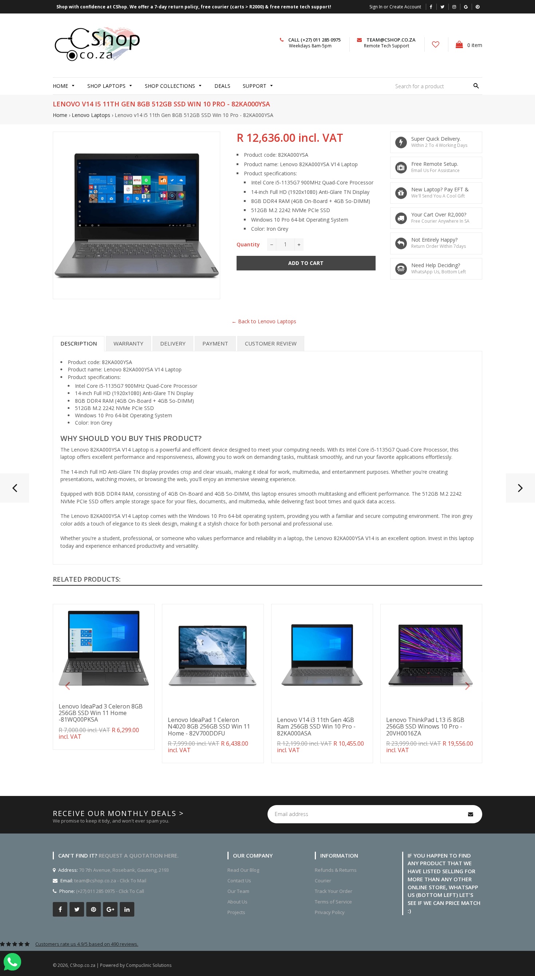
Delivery (173, 343)
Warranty (128, 343)
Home (60, 115)
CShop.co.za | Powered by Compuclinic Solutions (120, 965)
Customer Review (271, 343)
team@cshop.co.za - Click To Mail (110, 880)
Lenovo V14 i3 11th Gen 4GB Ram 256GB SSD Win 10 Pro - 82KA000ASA (316, 726)
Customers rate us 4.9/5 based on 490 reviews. (86, 944)
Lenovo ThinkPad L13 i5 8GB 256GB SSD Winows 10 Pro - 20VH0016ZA (425, 726)
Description (78, 343)
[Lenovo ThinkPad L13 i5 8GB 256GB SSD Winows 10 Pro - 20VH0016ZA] (520, 490)
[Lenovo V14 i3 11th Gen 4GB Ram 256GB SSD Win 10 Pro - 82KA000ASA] (14, 490)
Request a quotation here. (139, 855)
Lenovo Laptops (91, 115)
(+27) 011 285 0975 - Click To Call (110, 891)
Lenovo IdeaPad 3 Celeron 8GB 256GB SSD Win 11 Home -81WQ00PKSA (101, 713)
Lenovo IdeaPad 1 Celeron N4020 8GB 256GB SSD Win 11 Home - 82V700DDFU (209, 726)
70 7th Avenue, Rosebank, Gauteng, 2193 (123, 870)
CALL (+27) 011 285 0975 (314, 39)
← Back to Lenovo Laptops (263, 321)
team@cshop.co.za (391, 39)
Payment (215, 343)
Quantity (248, 244)
